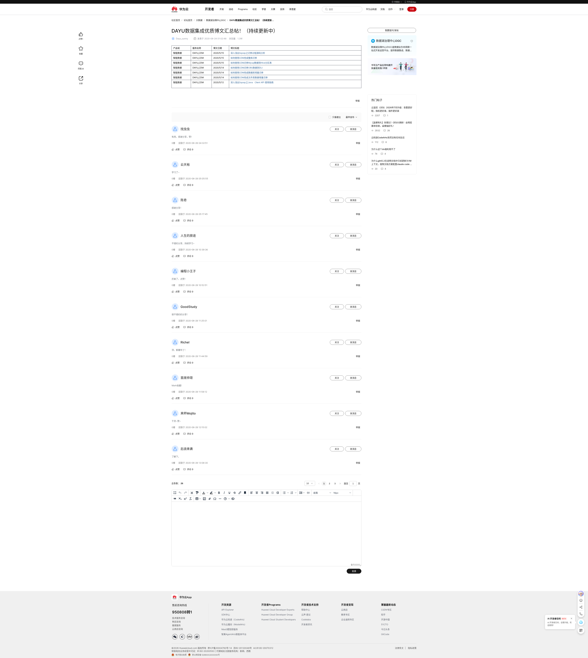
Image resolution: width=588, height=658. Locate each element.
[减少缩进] (272, 492)
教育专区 (345, 614)
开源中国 (385, 619)
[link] (176, 20)
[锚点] (245, 492)
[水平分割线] (220, 498)
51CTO (384, 624)
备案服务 (176, 625)
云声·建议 (306, 614)
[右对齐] (262, 492)
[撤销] (180, 492)
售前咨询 (176, 621)
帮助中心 (305, 609)
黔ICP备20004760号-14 (220, 648)
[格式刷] (197, 492)
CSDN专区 (386, 609)
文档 (382, 9)
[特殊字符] (214, 498)
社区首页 (176, 20)
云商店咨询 (177, 629)
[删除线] (234, 492)
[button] (205, 492)
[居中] (256, 492)
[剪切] (191, 492)
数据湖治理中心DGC (216, 20)
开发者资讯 (306, 624)
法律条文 (399, 648)
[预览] (233, 498)
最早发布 (350, 117)
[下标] (180, 498)
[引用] (174, 498)
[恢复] (185, 492)
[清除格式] (190, 498)
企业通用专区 (347, 619)
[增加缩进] (277, 492)
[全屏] (174, 492)
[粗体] (219, 492)
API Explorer (227, 609)
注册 (412, 9)
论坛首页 (188, 20)
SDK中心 (225, 614)
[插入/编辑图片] (204, 498)
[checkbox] (335, 117)
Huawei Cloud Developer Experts (277, 609)
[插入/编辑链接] (239, 492)
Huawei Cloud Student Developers (278, 619)
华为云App (411, 2)
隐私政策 (412, 648)
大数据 (199, 20)
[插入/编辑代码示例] (308, 492)
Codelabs (306, 619)
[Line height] (302, 492)
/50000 (355, 564)
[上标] (185, 498)
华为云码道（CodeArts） (233, 619)
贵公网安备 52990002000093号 (206, 655)
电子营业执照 (181, 655)
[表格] (198, 498)
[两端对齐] (267, 492)
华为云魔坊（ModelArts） (234, 624)
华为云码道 (371, 9)
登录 (401, 9)
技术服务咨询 (178, 618)
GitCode (385, 634)
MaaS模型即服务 (229, 629)
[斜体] (224, 492)
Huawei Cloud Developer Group (277, 614)
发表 (354, 571)
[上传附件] (209, 498)
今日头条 (385, 629)
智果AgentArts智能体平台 (233, 634)
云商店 (344, 609)
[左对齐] (251, 492)
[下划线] (229, 492)
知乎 (383, 614)
